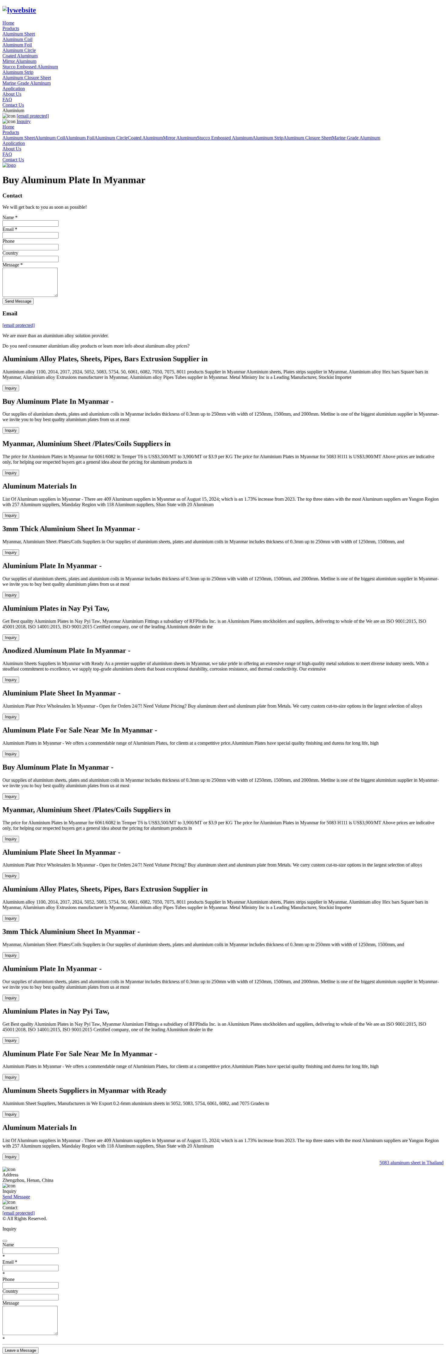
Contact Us (13, 105)
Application (13, 88)
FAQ (7, 99)
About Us (11, 94)
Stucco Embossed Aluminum (30, 66)
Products (10, 28)
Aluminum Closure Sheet (26, 77)
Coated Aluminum (20, 55)
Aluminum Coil (17, 39)
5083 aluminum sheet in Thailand (409, 1162)
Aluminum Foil (17, 44)
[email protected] (18, 1213)
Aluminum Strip (17, 72)
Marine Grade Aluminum (26, 83)
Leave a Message (20, 1350)
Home (8, 23)
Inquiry (24, 121)
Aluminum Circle (19, 50)
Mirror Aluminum (19, 61)
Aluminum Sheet (18, 33)
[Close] (4, 1241)
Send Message (18, 301)
